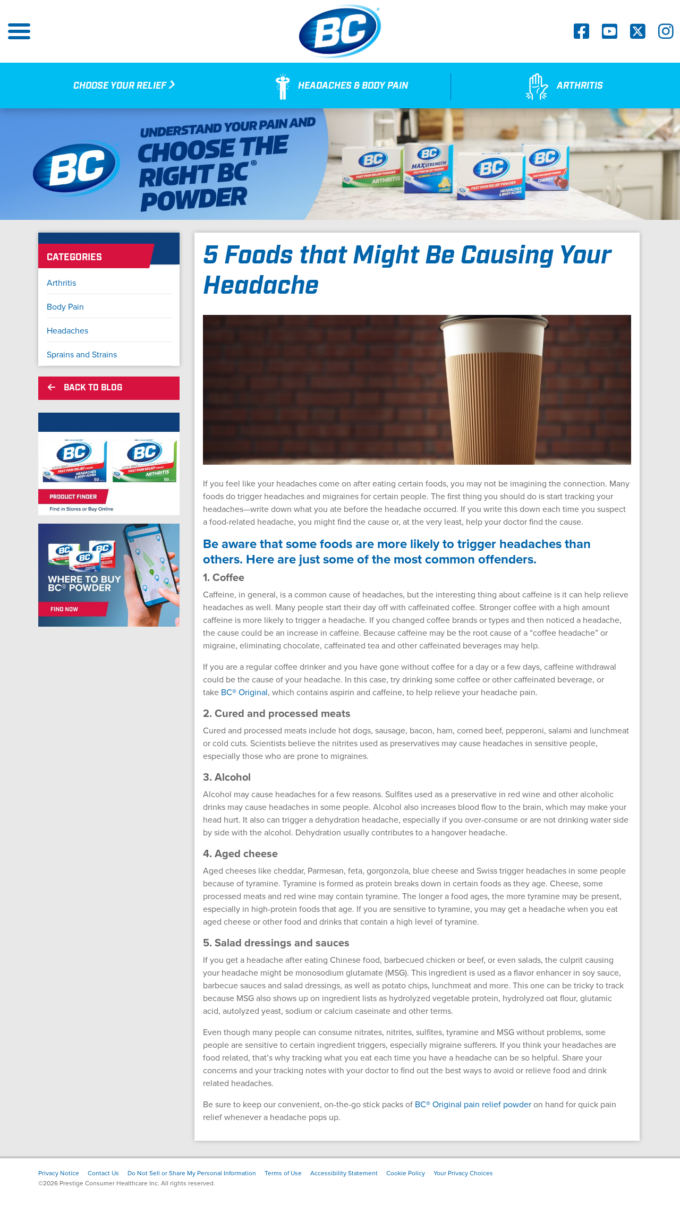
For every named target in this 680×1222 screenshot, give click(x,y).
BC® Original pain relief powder (473, 1104)
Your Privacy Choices (463, 1173)
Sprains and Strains (82, 354)
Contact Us (103, 1173)
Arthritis (61, 283)
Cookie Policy (405, 1173)
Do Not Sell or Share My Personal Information (192, 1173)
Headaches (67, 331)
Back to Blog (93, 388)
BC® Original (244, 692)
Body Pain (65, 307)
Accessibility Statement (344, 1173)
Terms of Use (283, 1173)
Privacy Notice (58, 1173)
